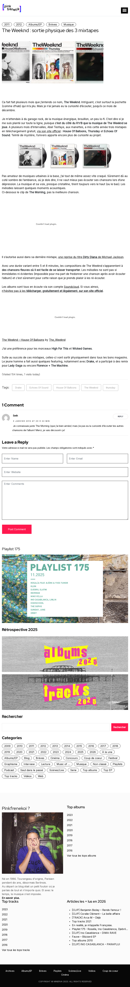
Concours (72, 758)
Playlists (117, 764)
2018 (115, 746)
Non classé (99, 764)
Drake (18, 387)
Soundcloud (71, 286)
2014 (67, 746)
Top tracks (10, 776)
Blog (26, 758)
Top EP (107, 770)
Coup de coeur (93, 758)
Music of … (63, 764)
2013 (55, 746)
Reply (120, 416)
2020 (19, 752)
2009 (7, 746)
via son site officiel (49, 131)
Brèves (53, 24)
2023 (56, 752)
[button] (124, 10)
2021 (31, 752)
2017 (103, 746)
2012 (19, 24)
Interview (29, 764)
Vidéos (28, 776)
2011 (7, 24)
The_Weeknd (57, 339)
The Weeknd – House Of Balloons (23, 339)
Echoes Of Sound (38, 387)
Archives (10, 971)
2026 (93, 752)
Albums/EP (35, 24)
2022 (43, 752)
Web (40, 776)
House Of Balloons (66, 387)
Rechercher (12, 716)
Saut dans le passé (31, 770)
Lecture (45, 764)
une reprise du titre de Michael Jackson (91, 257)
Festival (112, 758)
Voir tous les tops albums (81, 855)
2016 (91, 746)
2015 (79, 746)
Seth (15, 415)
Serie (73, 770)
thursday (110, 387)
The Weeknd (91, 387)
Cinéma (55, 758)
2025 (80, 752)
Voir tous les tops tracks (16, 950)
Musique (69, 24)
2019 (7, 752)
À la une (107, 752)
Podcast (9, 770)
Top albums (90, 770)
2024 (68, 752)
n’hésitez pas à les (52, 291)
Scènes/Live (56, 770)
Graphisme (10, 764)
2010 (20, 746)
